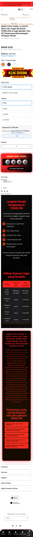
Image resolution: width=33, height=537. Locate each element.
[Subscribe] (27, 518)
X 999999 (5, 120)
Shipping (9, 49)
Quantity (4, 142)
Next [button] (31, 4)
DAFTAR (16, 534)
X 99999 (5, 114)
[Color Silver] (15, 64)
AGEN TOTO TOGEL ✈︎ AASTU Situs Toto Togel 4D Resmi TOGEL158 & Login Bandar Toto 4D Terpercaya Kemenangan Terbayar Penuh (17, 4)
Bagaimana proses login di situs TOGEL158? (14, 424)
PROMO (3, 534)
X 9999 (4, 109)
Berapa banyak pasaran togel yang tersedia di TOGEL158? (15, 435)
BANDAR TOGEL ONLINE (9, 93)
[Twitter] (5, 191)
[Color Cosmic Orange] (3, 64)
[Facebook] (2, 191)
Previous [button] (1, 4)
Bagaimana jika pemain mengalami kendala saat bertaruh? (15, 446)
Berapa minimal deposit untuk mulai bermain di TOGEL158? (15, 440)
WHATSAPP (23, 534)
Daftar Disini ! (25, 5)
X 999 (4, 103)
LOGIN (9, 534)
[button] (4, 188)
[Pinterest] (8, 191)
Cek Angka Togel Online (16, 168)
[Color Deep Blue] (9, 64)
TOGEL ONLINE (7, 87)
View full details (6, 193)
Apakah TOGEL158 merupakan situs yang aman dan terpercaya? (15, 430)
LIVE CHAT (28, 534)
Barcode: (12, 38)
